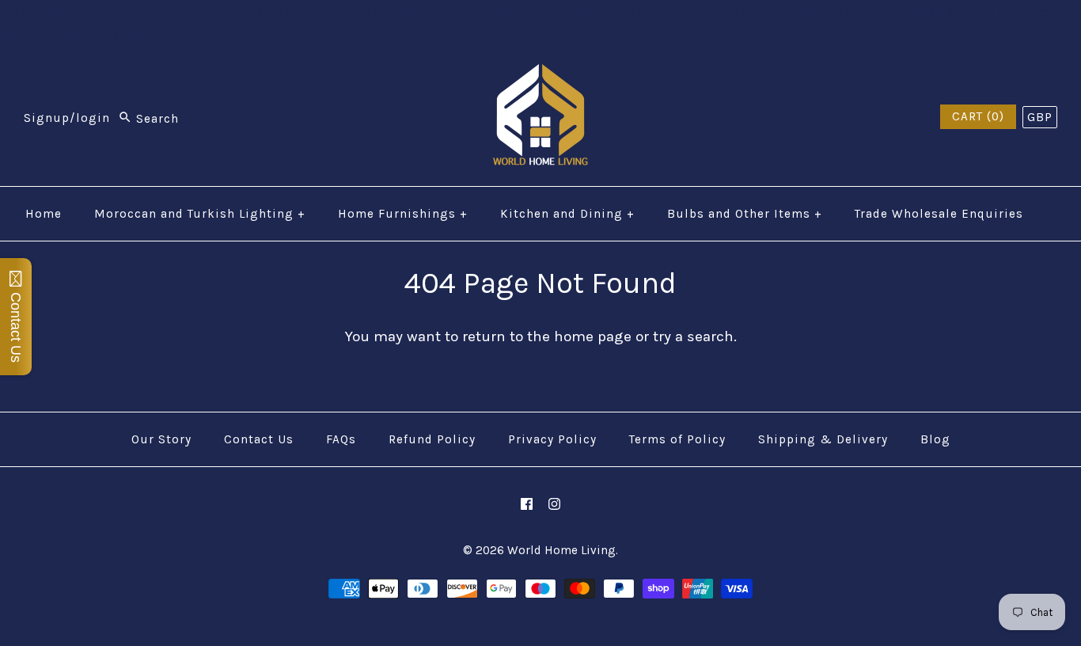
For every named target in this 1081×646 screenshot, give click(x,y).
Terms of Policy (677, 439)
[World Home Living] (540, 76)
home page (593, 336)
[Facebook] (527, 504)
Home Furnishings (403, 214)
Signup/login (67, 119)
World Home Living (561, 550)
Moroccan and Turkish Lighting (199, 214)
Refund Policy (432, 439)
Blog (935, 439)
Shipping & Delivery (823, 439)
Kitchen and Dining (567, 214)
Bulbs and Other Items (744, 214)
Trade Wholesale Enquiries (939, 214)
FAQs (341, 439)
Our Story (161, 439)
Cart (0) (978, 116)
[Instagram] (554, 504)
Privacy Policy (552, 439)
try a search (693, 336)
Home (43, 214)
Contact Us (259, 439)
